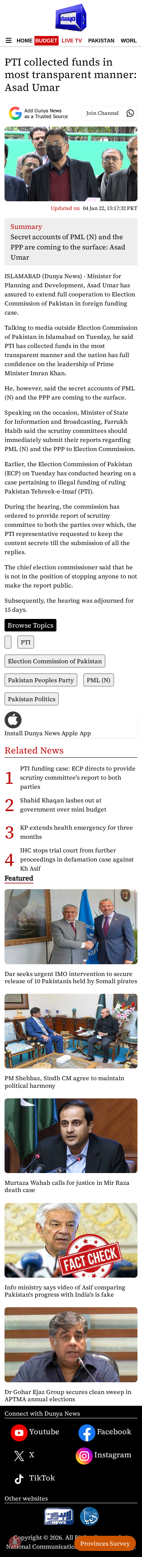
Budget (46, 41)
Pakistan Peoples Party (41, 680)
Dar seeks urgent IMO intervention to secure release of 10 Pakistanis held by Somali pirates (71, 977)
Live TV (72, 41)
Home (25, 41)
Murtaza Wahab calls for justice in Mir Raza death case (67, 1186)
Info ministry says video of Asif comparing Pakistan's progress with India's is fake (65, 1291)
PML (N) (99, 680)
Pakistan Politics (31, 699)
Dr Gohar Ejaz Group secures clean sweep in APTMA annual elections (68, 1395)
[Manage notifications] (15, 1542)
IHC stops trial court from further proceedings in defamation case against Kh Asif (77, 859)
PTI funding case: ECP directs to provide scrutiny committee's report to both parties (78, 777)
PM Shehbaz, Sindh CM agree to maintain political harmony (64, 1081)
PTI (26, 642)
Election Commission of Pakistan (55, 661)
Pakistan (101, 41)
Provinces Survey (105, 1543)
